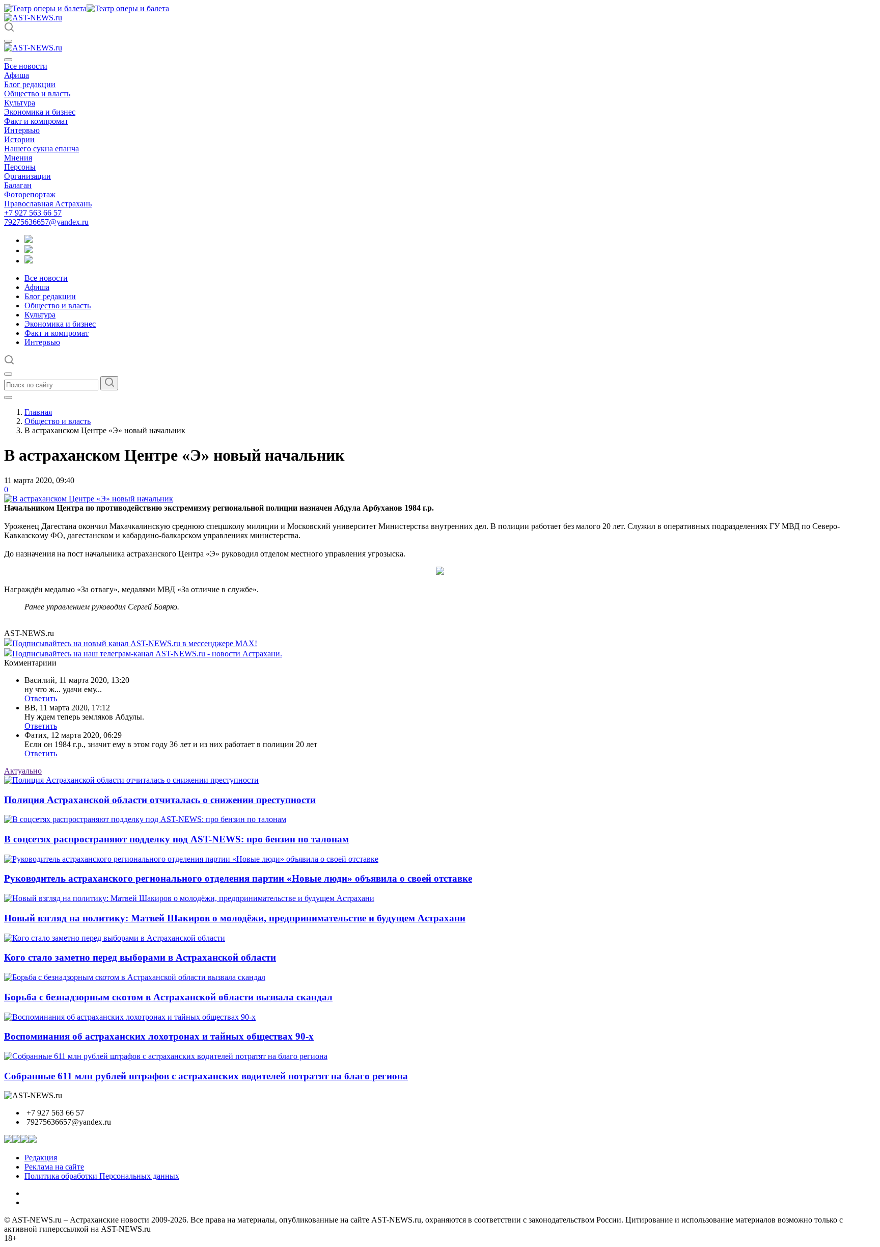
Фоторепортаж (30, 194)
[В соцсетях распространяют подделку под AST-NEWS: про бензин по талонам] (145, 819)
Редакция (40, 1157)
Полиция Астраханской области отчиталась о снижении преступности (160, 799)
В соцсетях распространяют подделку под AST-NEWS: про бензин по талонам (176, 839)
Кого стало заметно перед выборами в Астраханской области (140, 957)
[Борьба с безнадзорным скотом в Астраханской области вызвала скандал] (134, 977)
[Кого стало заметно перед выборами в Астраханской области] (114, 938)
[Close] (8, 59)
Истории (19, 139)
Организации (27, 176)
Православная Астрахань (48, 203)
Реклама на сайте (54, 1166)
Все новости (25, 66)
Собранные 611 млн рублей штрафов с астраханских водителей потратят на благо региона (206, 1076)
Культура (19, 102)
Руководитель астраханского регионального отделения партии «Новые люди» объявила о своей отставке (238, 878)
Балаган (18, 185)
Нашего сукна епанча (41, 148)
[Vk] (28, 260)
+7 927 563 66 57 (33, 212)
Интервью (22, 130)
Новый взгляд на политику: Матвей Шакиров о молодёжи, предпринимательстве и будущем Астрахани (234, 918)
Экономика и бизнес (39, 112)
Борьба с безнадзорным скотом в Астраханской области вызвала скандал (168, 997)
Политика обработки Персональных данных (101, 1176)
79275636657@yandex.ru (46, 222)
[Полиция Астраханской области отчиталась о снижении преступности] (131, 780)
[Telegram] (28, 240)
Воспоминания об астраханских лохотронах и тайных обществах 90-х (159, 1036)
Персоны (20, 167)
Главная (38, 412)
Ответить (40, 698)
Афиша (16, 75)
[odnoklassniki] (28, 250)
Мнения (18, 157)
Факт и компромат (36, 121)
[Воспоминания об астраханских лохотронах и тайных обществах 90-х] (130, 1017)
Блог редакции (30, 84)
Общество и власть (37, 93)
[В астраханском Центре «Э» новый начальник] (88, 498)
